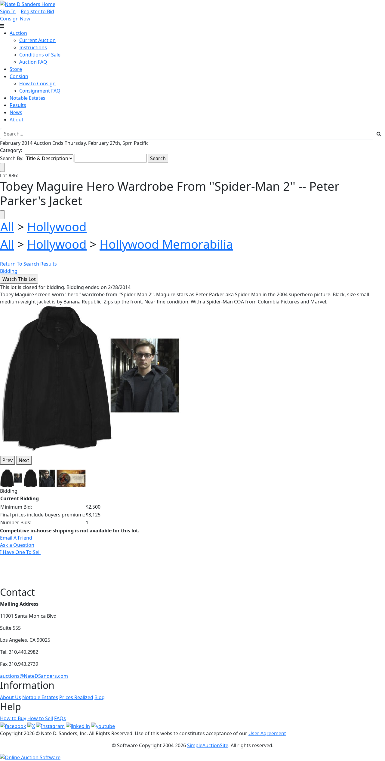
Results (18, 105)
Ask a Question (17, 545)
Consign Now (15, 18)
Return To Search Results (28, 263)
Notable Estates (27, 98)
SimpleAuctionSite (207, 745)
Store (16, 69)
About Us (10, 697)
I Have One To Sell (20, 552)
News (16, 112)
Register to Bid (37, 11)
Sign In (8, 11)
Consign (19, 76)
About (16, 119)
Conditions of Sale (39, 54)
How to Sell (40, 718)
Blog (99, 697)
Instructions (33, 47)
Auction (18, 33)
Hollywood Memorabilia (166, 244)
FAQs (60, 718)
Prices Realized (76, 697)
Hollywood (57, 226)
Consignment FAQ (39, 90)
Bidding (8, 271)
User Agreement (267, 733)
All (7, 226)
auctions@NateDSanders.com (34, 676)
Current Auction (37, 40)
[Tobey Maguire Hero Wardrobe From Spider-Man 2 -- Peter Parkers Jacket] (90, 377)
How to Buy (13, 718)
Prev (7, 460)
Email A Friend (16, 537)
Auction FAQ (33, 62)
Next (24, 460)
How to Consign (37, 83)
